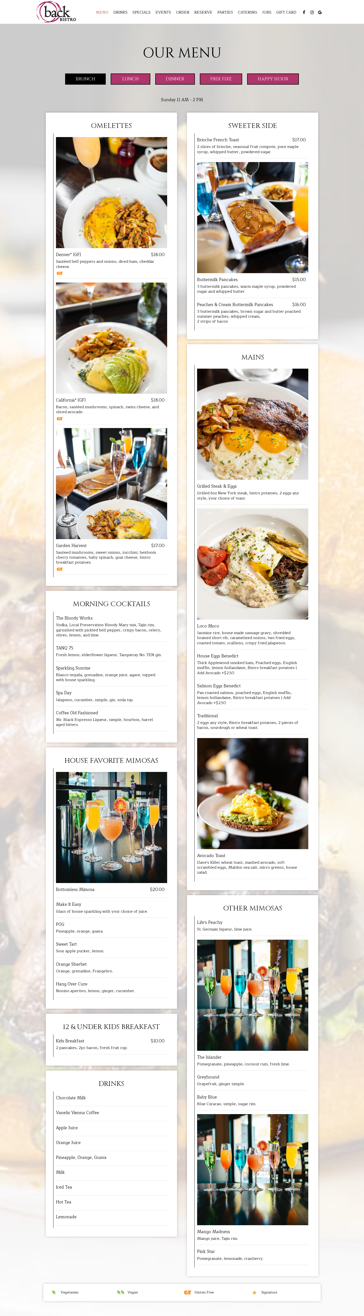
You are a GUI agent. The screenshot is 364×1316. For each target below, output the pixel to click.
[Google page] (320, 12)
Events (163, 12)
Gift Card (286, 12)
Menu (102, 12)
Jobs (266, 12)
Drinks (120, 12)
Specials (141, 12)
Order (182, 12)
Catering (247, 12)
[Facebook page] (304, 12)
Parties (225, 12)
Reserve (203, 12)
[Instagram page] (312, 12)
